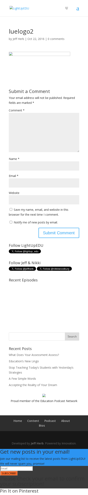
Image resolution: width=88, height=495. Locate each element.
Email (13, 176)
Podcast (50, 421)
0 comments (56, 39)
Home (18, 421)
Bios (42, 425)
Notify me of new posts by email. (36, 222)
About (65, 421)
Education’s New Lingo (24, 361)
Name (14, 159)
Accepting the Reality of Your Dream (33, 385)
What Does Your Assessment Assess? (34, 355)
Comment (17, 110)
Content (33, 421)
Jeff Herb (18, 39)
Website (14, 193)
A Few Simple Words (22, 379)
